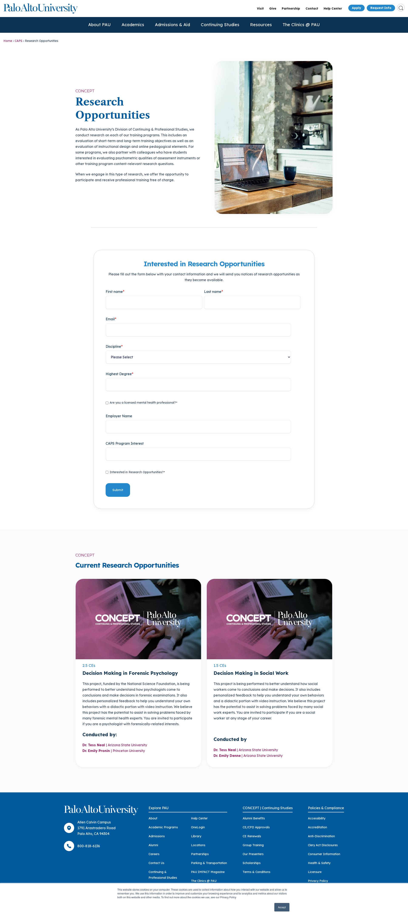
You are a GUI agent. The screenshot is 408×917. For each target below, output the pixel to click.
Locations (198, 845)
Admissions (157, 836)
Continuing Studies (220, 24)
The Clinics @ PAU (301, 24)
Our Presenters (253, 854)
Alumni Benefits (254, 818)
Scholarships (252, 863)
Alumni (153, 845)
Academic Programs (163, 827)
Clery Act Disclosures (323, 845)
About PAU (99, 24)
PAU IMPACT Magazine (208, 872)
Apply (356, 8)
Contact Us (156, 863)
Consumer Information (324, 854)
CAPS (18, 41)
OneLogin (198, 827)
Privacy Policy (318, 881)
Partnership (291, 8)
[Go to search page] (400, 7)
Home (7, 41)
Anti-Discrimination (321, 836)
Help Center (333, 8)
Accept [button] (282, 907)
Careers (154, 854)
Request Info (380, 8)
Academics (133, 24)
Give (272, 8)
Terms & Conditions (256, 872)
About (153, 818)
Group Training (253, 845)
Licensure (315, 872)
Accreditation (317, 827)
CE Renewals (252, 836)
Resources (261, 24)
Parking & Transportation (209, 863)
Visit (260, 8)
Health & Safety (319, 863)
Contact (312, 8)
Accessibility (316, 818)
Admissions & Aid (172, 24)
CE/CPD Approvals (256, 827)
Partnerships (200, 854)
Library (196, 836)
